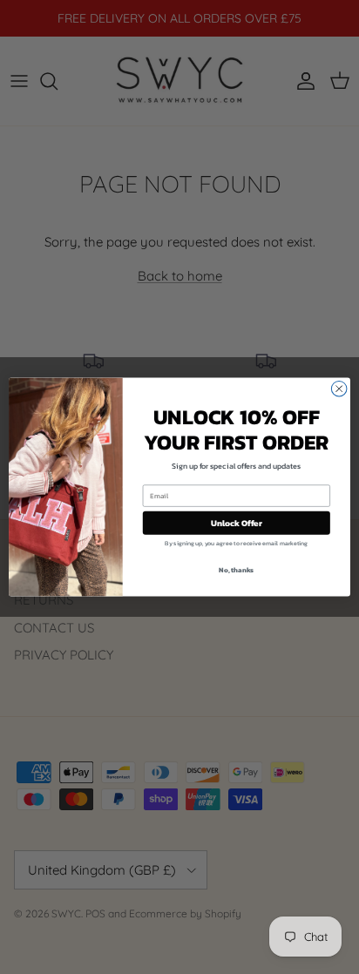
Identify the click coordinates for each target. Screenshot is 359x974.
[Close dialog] (339, 388)
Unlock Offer (236, 522)
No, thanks (236, 570)
